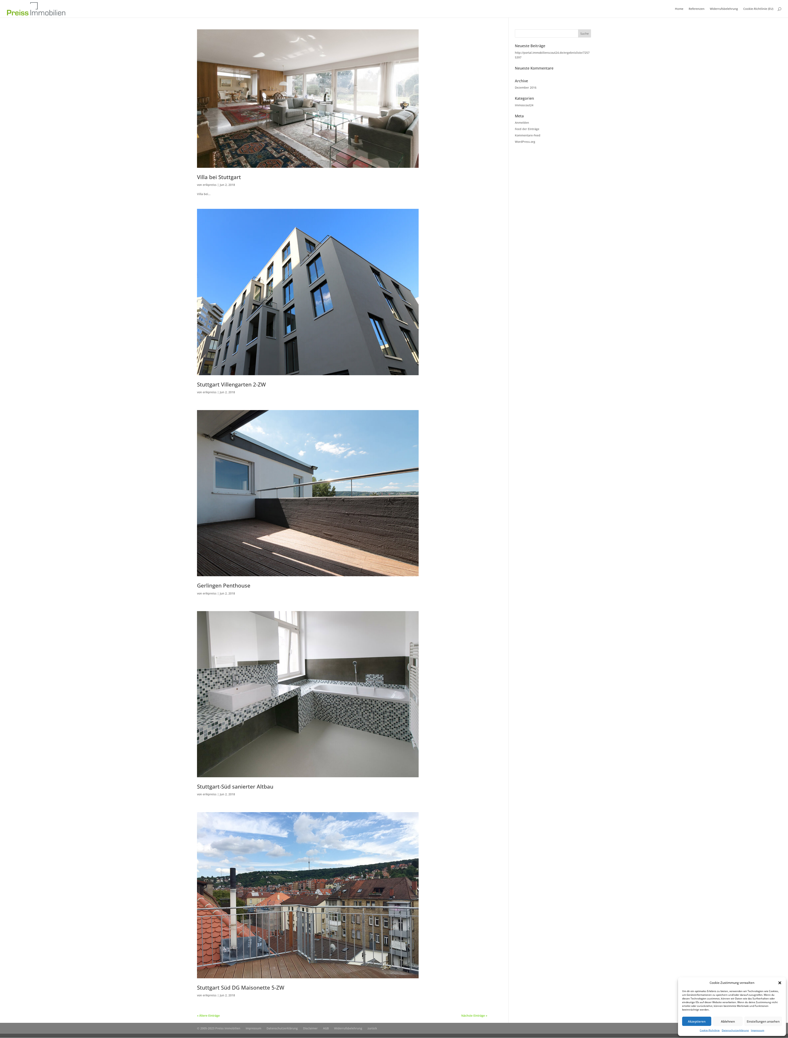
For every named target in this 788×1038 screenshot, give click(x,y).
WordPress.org (525, 142)
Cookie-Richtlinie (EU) (758, 9)
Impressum (757, 1030)
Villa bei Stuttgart (219, 177)
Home (679, 9)
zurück (372, 1028)
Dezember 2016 (525, 87)
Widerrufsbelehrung (724, 9)
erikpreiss (209, 185)
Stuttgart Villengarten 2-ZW (231, 384)
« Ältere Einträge (208, 1015)
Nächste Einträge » (474, 1015)
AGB (326, 1028)
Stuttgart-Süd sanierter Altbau (235, 786)
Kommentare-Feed (527, 135)
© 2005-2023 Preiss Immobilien (218, 1028)
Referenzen (696, 9)
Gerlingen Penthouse (223, 585)
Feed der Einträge (527, 129)
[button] (780, 983)
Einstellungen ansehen (763, 1021)
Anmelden (522, 123)
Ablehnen (728, 1021)
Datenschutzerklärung (735, 1030)
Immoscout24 (524, 105)
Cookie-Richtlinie (710, 1030)
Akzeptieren (697, 1021)
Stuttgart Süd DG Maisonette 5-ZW (240, 987)
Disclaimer (310, 1028)
